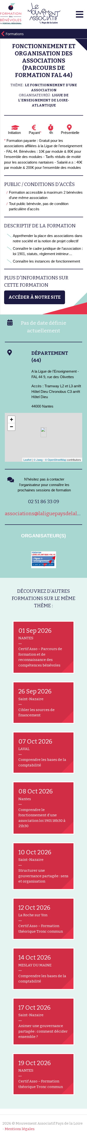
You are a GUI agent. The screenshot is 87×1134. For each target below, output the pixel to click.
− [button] (11, 427)
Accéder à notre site (34, 297)
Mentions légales (20, 1129)
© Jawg (38, 460)
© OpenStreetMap (55, 460)
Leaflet (27, 460)
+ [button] (11, 419)
